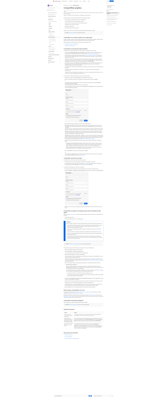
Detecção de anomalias (51, 51)
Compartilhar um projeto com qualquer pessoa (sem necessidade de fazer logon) (112, 19)
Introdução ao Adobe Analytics (52, 16)
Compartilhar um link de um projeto (70, 45)
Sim (108, 7)
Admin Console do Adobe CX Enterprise (93, 53)
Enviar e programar (51, 44)
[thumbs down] (91, 396)
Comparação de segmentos (52, 49)
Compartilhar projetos (71, 32)
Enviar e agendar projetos (68, 336)
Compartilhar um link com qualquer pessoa (74, 243)
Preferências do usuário (51, 53)
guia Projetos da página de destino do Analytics (76, 293)
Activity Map (49, 60)
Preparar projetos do (51, 35)
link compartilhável (86, 163)
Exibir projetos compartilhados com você (112, 21)
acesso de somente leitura (73, 214)
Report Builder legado (51, 58)
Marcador (109, 9)
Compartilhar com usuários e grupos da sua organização (112, 13)
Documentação (66, 5)
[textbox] (54, 8)
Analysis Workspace (50, 19)
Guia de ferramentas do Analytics (52, 12)
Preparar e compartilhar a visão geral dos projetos (72, 338)
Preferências (72, 226)
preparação (68, 30)
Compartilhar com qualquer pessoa (69, 296)
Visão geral (50, 33)
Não (110, 7)
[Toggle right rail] (107, 3)
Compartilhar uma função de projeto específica (112, 15)
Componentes (50, 26)
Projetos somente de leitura (69, 334)
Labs (48, 63)
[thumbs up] (89, 396)
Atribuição (50, 46)
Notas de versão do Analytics (51, 14)
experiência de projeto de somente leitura (88, 138)
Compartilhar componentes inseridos (73, 304)
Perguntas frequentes (109, 24)
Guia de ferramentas (76, 5)
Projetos (50, 23)
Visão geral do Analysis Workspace (53, 21)
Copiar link (112, 9)
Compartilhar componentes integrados (111, 23)
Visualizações (50, 28)
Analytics (70, 5)
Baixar (50, 42)
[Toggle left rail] (60, 3)
